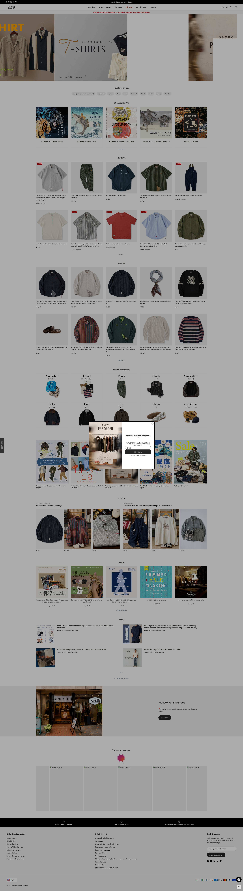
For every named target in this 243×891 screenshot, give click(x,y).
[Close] (152, 423)
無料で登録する (138, 452)
